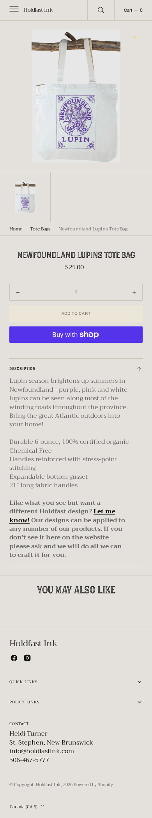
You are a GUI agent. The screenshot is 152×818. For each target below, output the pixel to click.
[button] (13, 10)
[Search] (101, 10)
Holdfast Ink (48, 784)
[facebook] (14, 658)
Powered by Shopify (93, 784)
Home (15, 228)
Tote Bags (40, 228)
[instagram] (27, 658)
